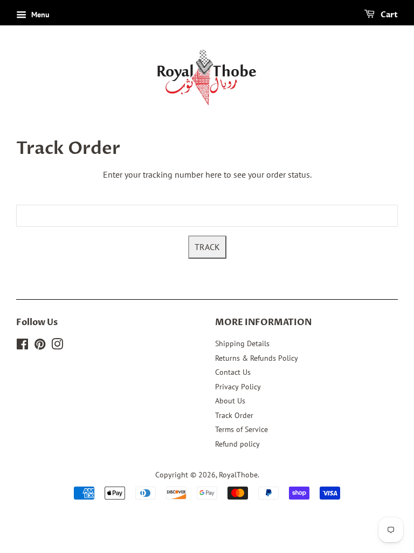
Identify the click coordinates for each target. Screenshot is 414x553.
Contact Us (233, 372)
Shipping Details (242, 343)
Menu (39, 14)
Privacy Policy (238, 387)
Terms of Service (241, 429)
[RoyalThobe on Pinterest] (40, 346)
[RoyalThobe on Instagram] (57, 346)
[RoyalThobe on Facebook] (22, 346)
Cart (388, 15)
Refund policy (237, 444)
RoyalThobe (238, 475)
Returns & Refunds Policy (256, 358)
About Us (230, 401)
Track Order (234, 415)
